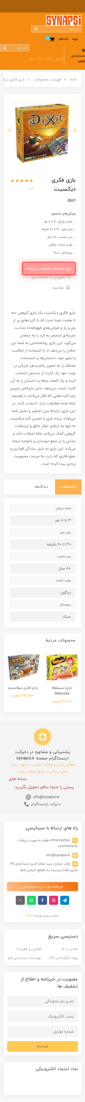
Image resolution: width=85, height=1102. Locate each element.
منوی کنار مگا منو (46, 58)
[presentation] (75, 130)
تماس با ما (69, 949)
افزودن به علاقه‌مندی (48, 277)
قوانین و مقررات (29, 949)
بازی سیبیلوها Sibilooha (62, 691)
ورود (75, 39)
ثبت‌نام (63, 39)
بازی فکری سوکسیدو (23, 688)
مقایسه (58, 287)
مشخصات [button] (68, 486)
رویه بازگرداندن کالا (63, 957)
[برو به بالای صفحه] (20, 900)
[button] (30, 181)
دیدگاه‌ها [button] (41, 486)
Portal (30, 916)
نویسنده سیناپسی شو (24, 957)
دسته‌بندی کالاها (78, 59)
